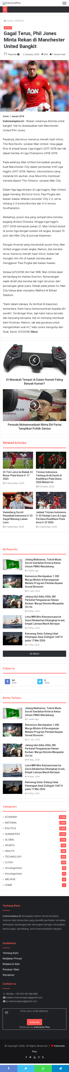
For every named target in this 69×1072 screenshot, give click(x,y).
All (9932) (34, 653)
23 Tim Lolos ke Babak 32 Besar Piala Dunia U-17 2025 (18, 475)
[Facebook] (26, 1057)
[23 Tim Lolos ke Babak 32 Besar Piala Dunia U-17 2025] (18, 460)
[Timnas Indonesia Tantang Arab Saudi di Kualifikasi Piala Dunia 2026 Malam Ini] (51, 460)
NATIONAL (11, 822)
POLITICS (10, 828)
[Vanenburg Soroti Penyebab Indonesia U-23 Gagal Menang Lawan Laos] (18, 500)
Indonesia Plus (42, 1027)
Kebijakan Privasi (12, 958)
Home (9, 20)
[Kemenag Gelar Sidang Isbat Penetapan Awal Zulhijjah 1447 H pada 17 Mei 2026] (12, 638)
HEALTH (9, 851)
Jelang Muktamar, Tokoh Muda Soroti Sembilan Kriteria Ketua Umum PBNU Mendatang (43, 563)
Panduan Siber (11, 969)
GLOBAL (10, 839)
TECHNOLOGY (13, 856)
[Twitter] (30, 1057)
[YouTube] (34, 1057)
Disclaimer (9, 975)
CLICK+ (9, 862)
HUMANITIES (12, 834)
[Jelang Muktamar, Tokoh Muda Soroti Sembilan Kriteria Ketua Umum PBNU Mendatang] (12, 564)
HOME (8, 885)
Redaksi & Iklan (11, 964)
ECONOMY (11, 817)
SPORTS (19, 20)
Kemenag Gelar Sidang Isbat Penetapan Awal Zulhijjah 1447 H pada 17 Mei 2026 (44, 637)
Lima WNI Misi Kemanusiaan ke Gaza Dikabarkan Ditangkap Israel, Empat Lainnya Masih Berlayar (45, 620)
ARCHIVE (10, 879)
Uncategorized (13, 873)
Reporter (12, 54)
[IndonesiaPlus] (12, 3)
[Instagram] (39, 1057)
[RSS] (43, 1057)
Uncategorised (13, 868)
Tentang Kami (10, 953)
